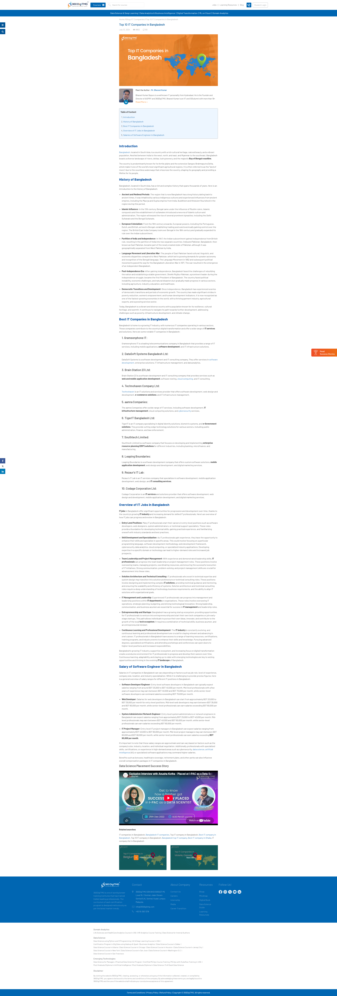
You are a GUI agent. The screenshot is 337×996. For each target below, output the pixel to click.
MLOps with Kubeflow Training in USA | (186, 962)
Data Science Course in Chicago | (133, 947)
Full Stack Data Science (174, 965)
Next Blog (191, 857)
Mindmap (203, 896)
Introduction (129, 117)
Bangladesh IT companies (157, 834)
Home (122, 19)
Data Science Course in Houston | (160, 947)
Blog (242, 5)
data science (198, 749)
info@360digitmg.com (145, 907)
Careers (174, 896)
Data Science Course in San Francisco (108, 953)
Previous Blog (146, 857)
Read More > (142, 102)
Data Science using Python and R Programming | (112, 941)
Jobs (214, 5)
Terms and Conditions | (136, 992)
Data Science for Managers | (104, 962)
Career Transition (178, 908)
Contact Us (175, 891)
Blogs (201, 891)
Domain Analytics (220, 13)
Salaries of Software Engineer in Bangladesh (143, 135)
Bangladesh (124, 152)
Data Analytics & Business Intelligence (157, 13)
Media (173, 904)
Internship (175, 900)
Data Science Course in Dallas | (168, 944)
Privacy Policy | (153, 992)
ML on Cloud (205, 13)
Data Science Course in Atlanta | (106, 947)
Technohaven (128, 391)
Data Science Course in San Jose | (135, 950)
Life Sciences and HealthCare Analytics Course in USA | (115, 933)
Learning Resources (228, 5)
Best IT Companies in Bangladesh (138, 126)
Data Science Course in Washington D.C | (165, 950)
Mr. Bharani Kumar (159, 90)
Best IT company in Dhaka (199, 838)
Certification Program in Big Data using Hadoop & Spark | (116, 944)
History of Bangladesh (133, 121)
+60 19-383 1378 (142, 911)
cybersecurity (184, 411)
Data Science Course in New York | (107, 950)
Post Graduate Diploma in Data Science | (148, 965)
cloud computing (185, 378)
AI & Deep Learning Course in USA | (147, 941)
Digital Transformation (187, 13)
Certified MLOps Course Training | (157, 962)
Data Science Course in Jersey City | (188, 947)
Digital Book (204, 900)
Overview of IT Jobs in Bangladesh (139, 130)
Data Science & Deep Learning (124, 13)
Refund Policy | (166, 992)
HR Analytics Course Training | (150, 933)
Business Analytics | (148, 944)
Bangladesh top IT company (174, 838)
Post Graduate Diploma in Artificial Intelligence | (112, 965)
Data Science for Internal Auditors (176, 933)
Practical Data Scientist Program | (129, 962)
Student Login (260, 5)
